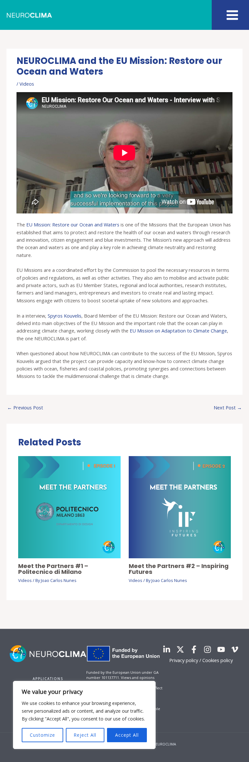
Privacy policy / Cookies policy (201, 660)
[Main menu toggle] (232, 15)
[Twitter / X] (180, 649)
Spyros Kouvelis (64, 315)
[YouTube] (221, 649)
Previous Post (25, 407)
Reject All (85, 735)
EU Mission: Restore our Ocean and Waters (72, 224)
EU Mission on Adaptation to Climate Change (178, 330)
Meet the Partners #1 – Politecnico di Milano (53, 569)
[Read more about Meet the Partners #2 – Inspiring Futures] (180, 506)
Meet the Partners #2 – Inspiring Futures (179, 569)
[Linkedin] (167, 649)
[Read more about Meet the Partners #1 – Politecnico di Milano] (69, 506)
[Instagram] (207, 649)
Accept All (127, 735)
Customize (42, 735)
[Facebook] (194, 649)
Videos (26, 83)
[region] (84, 715)
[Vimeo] (235, 649)
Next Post (228, 407)
